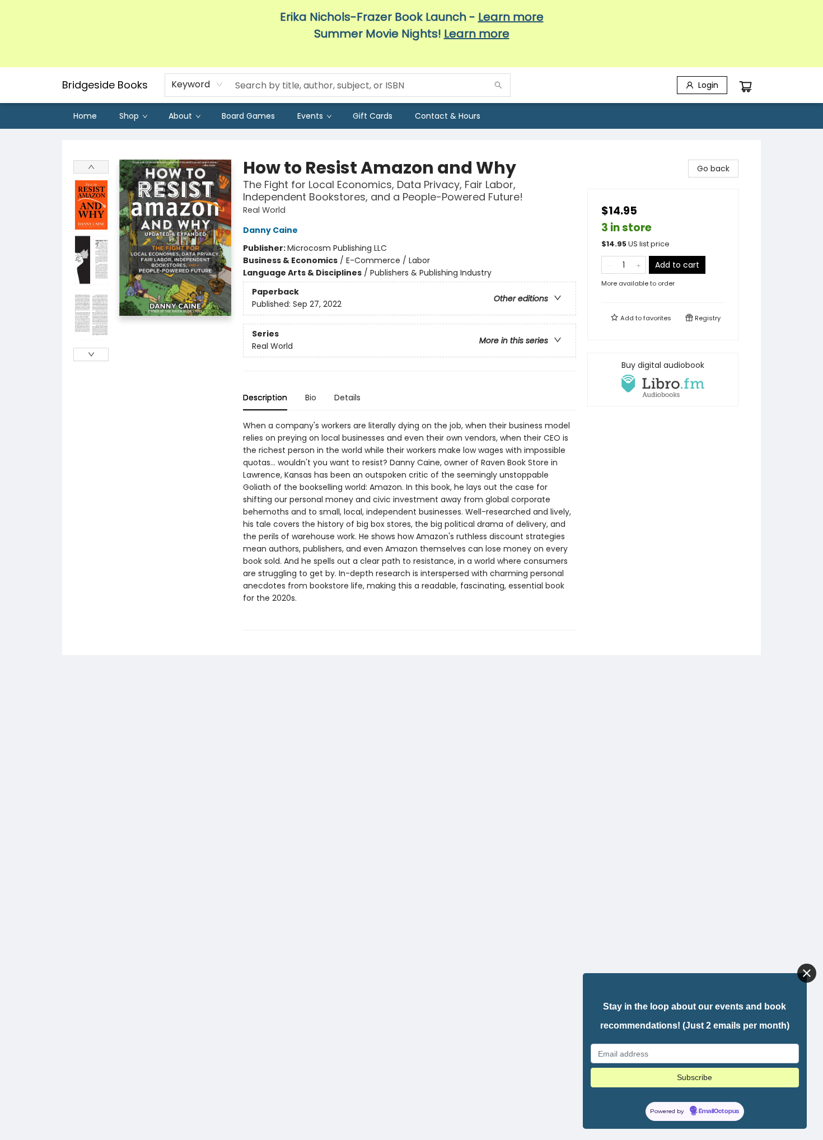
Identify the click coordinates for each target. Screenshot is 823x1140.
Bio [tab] (310, 397)
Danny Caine (270, 230)
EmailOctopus (719, 1111)
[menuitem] (85, 116)
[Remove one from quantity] (609, 265)
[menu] (411, 116)
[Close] (806, 973)
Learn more (511, 17)
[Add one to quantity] (639, 265)
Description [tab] (265, 397)
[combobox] (197, 84)
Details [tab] (347, 397)
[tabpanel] (409, 524)
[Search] (498, 85)
